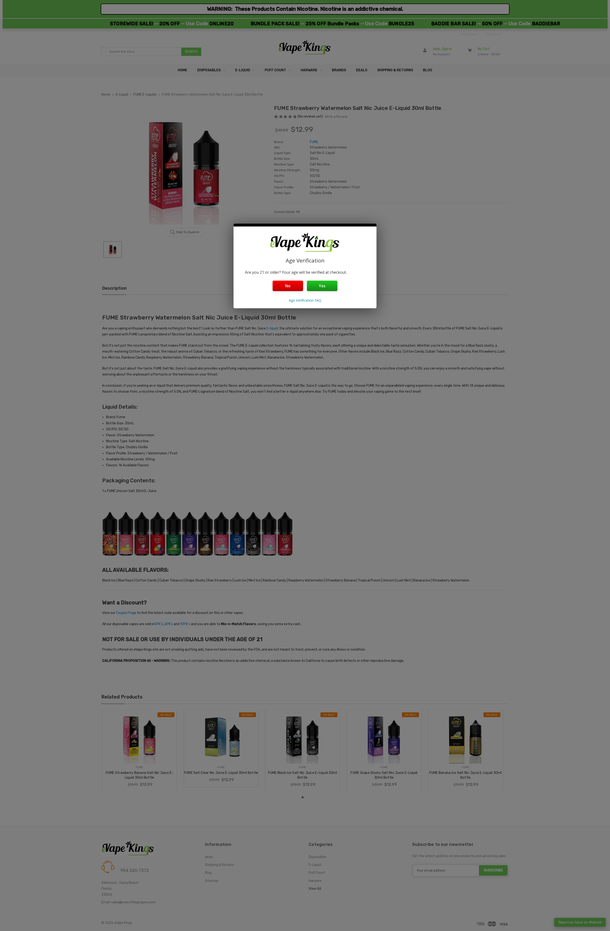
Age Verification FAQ (305, 300)
